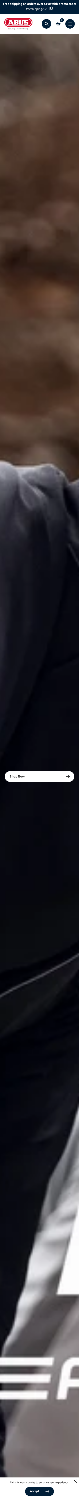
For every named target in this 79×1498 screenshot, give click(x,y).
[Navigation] (70, 24)
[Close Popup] (75, 1481)
